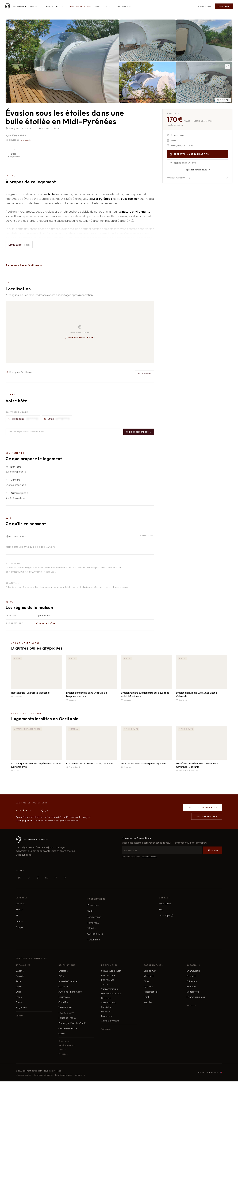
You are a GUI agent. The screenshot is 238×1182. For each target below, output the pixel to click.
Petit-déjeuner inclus (111, 993)
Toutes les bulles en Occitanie (22, 265)
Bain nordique (108, 975)
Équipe (19, 927)
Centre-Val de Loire (68, 1028)
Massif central (151, 991)
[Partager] (227, 66)
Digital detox (192, 991)
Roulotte (20, 976)
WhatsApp (164, 915)
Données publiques (63, 1075)
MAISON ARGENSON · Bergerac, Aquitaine (24, 567)
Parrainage (93, 922)
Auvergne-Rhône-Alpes (70, 991)
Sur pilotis (106, 1007)
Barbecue (105, 1011)
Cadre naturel (153, 965)
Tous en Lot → (49, 571)
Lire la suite (19, 244)
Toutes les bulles (30, 587)
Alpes (146, 981)
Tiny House (21, 1007)
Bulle (18, 991)
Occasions (193, 965)
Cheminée (106, 998)
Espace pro (204, 6)
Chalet (19, 1002)
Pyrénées (148, 986)
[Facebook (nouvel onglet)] (56, 878)
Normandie (64, 997)
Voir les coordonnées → (138, 431)
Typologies (23, 965)
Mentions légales (23, 1075)
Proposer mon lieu (79, 6)
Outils (109, 6)
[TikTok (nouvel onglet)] (29, 878)
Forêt (146, 997)
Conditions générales (43, 1075)
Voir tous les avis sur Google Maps (29, 547)
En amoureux (193, 970)
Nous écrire (165, 903)
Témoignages (94, 916)
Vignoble (148, 1002)
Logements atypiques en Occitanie (87, 587)
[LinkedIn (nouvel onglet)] (38, 878)
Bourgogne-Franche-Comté (72, 1023)
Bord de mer (150, 970)
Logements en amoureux (116, 587)
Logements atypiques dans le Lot (55, 587)
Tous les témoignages (202, 808)
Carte (19, 903)
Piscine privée (107, 979)
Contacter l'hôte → (46, 623)
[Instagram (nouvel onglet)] (20, 878)
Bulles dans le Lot (13, 587)
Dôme (18, 986)
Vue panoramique (109, 988)
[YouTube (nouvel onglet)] (47, 878)
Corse (61, 1033)
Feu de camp (107, 1016)
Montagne (149, 976)
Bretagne (63, 970)
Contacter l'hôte (185, 163)
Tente (18, 981)
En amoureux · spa (195, 997)
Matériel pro (80, 1075)
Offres (91, 927)
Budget (19, 909)
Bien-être (190, 986)
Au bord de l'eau (108, 1002)
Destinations (67, 965)
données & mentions (149, 856)
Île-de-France (65, 1007)
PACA (61, 976)
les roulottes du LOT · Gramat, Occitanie (24, 571)
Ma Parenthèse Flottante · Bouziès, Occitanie (65, 567)
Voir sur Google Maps (81, 337)
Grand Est (63, 1002)
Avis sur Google (206, 816)
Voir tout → (20, 1015)
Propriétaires (96, 899)
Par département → (67, 1045)
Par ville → (63, 1049)
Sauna (104, 984)
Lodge (19, 997)
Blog (97, 6)
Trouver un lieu (54, 6)
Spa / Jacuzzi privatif (111, 970)
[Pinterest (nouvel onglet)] (65, 878)
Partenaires (124, 6)
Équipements (109, 965)
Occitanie (63, 986)
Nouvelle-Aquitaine (68, 981)
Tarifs (90, 911)
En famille (191, 976)
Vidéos (19, 921)
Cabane (20, 970)
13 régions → (64, 1041)
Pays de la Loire (66, 1012)
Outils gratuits (95, 933)
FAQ (161, 909)
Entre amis (191, 981)
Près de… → (63, 1054)
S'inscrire (212, 850)
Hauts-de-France (67, 1017)
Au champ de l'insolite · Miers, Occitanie (105, 567)
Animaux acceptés (110, 1020)
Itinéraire (146, 373)
